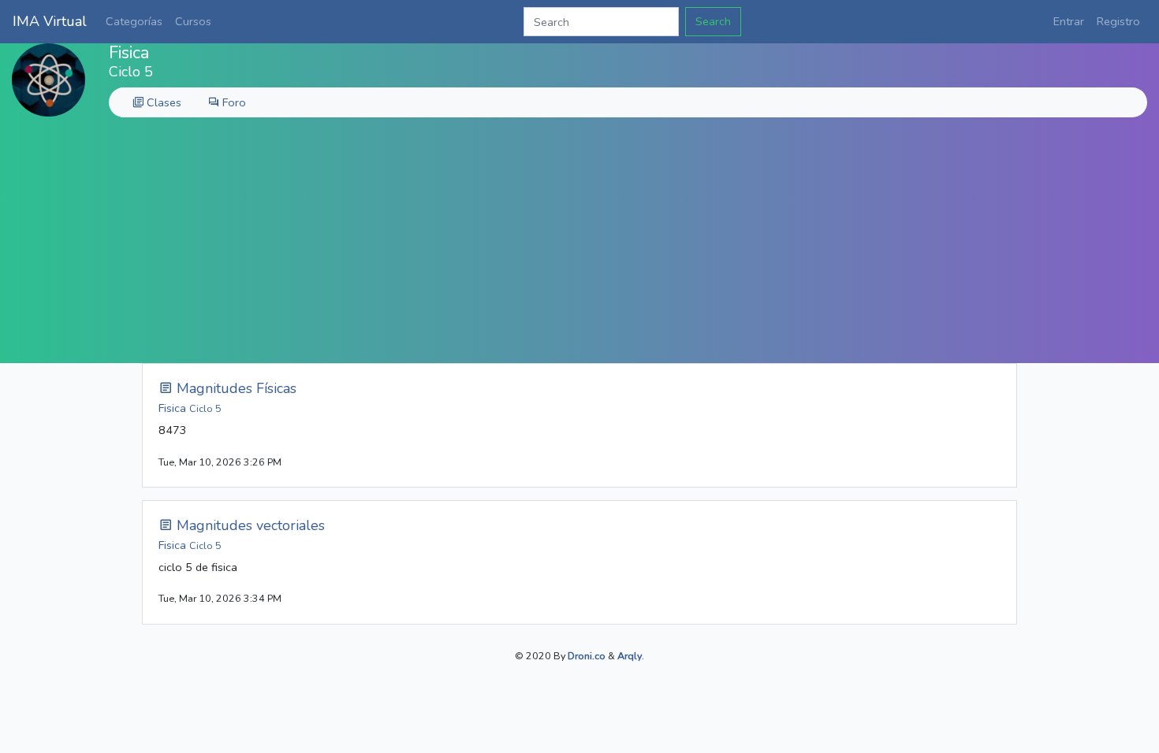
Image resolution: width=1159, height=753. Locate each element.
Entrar (1068, 21)
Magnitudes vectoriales (249, 525)
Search (713, 21)
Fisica (190, 408)
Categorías (134, 21)
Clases (162, 102)
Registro (1118, 21)
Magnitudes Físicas (234, 388)
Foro (232, 102)
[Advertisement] (579, 245)
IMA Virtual (50, 21)
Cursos (193, 21)
